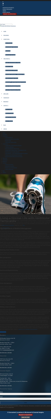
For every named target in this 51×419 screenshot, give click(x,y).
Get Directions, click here (6, 353)
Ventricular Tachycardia (10, 54)
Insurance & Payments (8, 7)
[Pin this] (5, 332)
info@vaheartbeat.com (8, 350)
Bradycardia (7, 51)
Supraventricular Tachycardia (11, 47)
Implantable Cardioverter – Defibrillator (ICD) (15, 74)
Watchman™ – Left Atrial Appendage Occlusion (15, 82)
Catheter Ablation (9, 66)
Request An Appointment (25, 414)
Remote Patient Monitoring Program (13, 90)
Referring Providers (9, 113)
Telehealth (6, 97)
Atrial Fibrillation (8, 43)
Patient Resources (7, 9)
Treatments (6, 58)
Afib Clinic (5, 93)
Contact (5, 105)
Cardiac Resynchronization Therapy (12, 62)
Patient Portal (6, 12)
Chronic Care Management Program (13, 86)
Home (4, 31)
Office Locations (8, 109)
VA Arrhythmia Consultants (7, 225)
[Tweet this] (1, 332)
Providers (6, 35)
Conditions (6, 39)
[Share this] (0, 332)
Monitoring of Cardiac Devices (11, 78)
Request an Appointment (9, 14)
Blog (4, 125)
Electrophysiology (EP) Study (11, 70)
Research (5, 101)
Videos (4, 10)
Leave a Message (9, 121)
